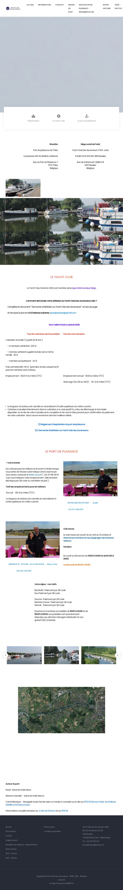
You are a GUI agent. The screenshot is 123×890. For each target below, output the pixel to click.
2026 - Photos (118, 7)
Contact (59, 5)
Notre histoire (107, 7)
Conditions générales (52, 831)
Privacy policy (49, 827)
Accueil (30, 5)
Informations (44, 5)
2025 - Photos (11, 858)
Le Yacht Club (58, 121)
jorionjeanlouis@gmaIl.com (93, 845)
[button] (117, 655)
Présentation (33, 121)
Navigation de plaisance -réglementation (86, 8)
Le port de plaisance (87, 121)
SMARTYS (70, 883)
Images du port (71, 8)
